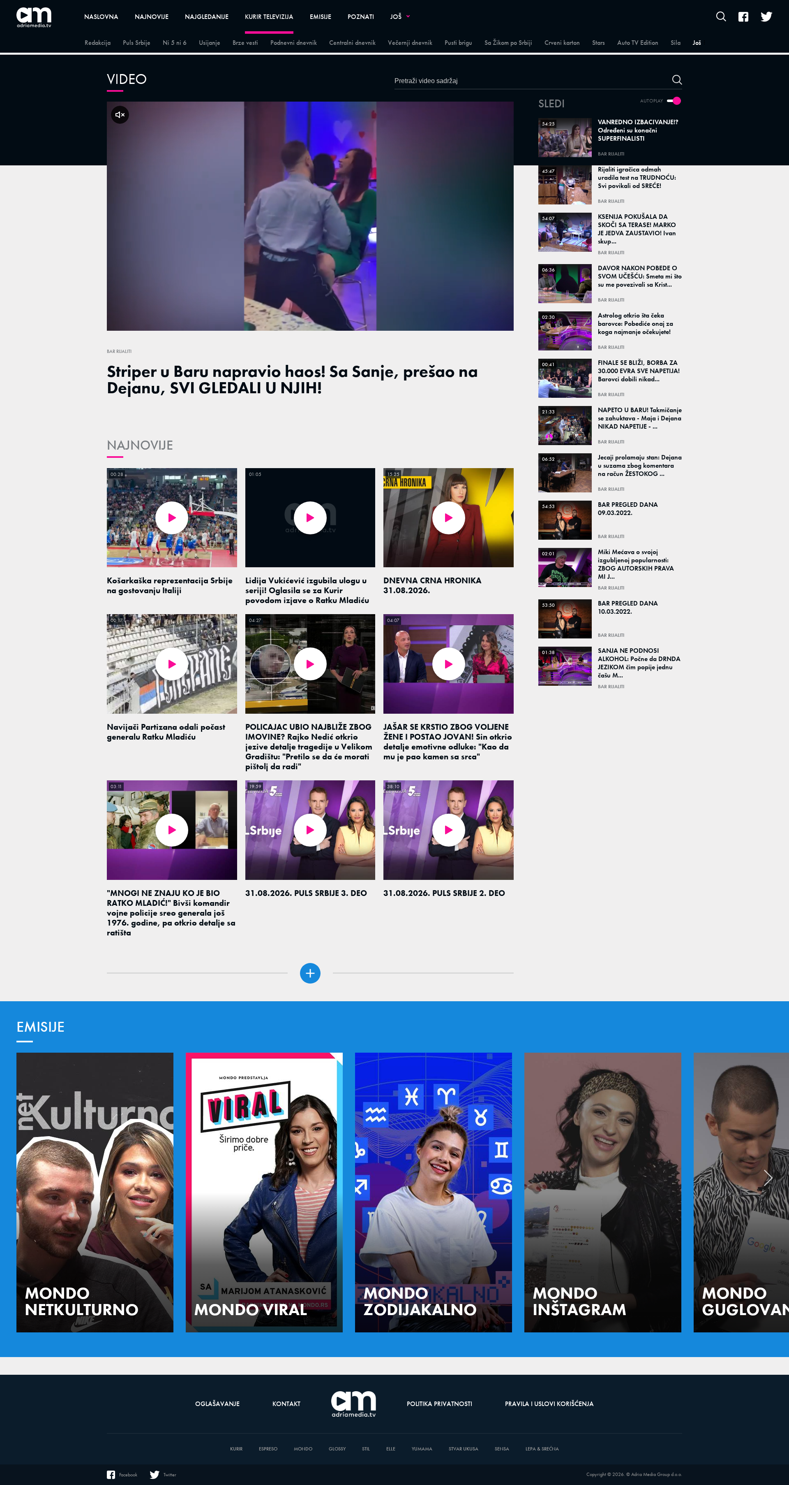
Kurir (236, 1449)
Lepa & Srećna (542, 1449)
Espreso (268, 1449)
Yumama (422, 1449)
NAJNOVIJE (140, 445)
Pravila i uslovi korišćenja (549, 1403)
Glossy (337, 1449)
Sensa (502, 1449)
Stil (366, 1449)
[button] (768, 1182)
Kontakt (286, 1403)
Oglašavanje (217, 1403)
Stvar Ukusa (463, 1449)
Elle (390, 1449)
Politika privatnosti (439, 1403)
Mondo (303, 1449)
